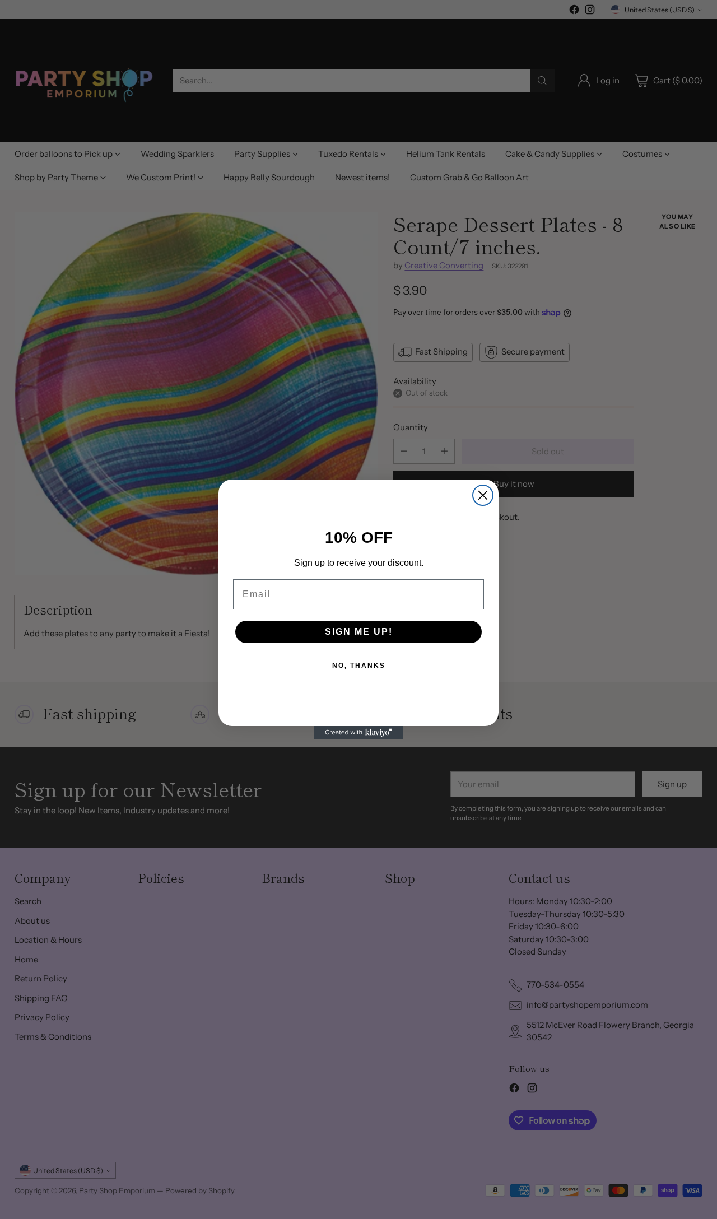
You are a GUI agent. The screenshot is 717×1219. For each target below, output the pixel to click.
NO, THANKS (358, 665)
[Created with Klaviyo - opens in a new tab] (358, 732)
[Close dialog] (483, 495)
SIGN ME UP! (359, 631)
